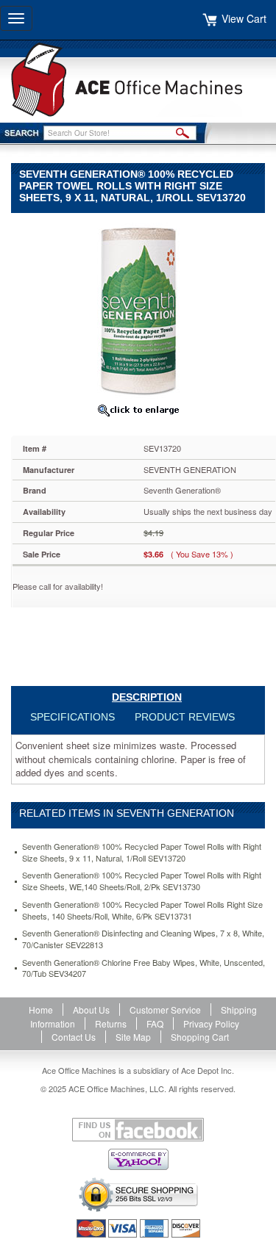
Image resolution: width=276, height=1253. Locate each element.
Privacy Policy (211, 1023)
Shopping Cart (200, 1036)
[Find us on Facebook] (138, 1129)
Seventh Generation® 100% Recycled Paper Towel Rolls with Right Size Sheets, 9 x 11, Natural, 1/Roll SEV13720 (141, 852)
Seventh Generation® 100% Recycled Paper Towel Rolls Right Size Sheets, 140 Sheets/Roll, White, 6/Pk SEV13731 (142, 910)
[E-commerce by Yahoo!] (138, 1159)
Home (41, 1009)
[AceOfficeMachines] (138, 80)
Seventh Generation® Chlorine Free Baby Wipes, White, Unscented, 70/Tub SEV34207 (143, 968)
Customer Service (165, 1009)
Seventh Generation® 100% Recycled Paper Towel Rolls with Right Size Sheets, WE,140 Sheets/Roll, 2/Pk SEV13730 (141, 881)
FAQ (154, 1023)
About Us (91, 1009)
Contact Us (74, 1036)
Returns (111, 1023)
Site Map (133, 1036)
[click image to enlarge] (138, 410)
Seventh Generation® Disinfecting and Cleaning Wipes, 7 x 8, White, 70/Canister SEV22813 (143, 939)
